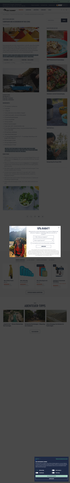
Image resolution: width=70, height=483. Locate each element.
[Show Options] (52, 240)
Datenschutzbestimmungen (62, 458)
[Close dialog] (59, 227)
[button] (37, 459)
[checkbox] (53, 470)
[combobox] (43, 240)
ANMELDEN (43, 246)
